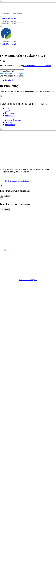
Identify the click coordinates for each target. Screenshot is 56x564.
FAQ (6, 232)
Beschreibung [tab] (11, 80)
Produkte (8, 223)
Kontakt (8, 228)
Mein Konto (10, 237)
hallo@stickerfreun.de (9, 176)
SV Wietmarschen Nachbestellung (37, 65)
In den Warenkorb (7, 71)
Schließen (5, 196)
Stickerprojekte (11, 218)
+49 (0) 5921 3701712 (9, 174)
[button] (11, 73)
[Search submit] (1, 16)
